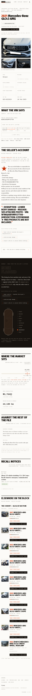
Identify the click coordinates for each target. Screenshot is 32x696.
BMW (19, 680)
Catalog (20, 1)
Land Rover (11, 682)
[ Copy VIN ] (16, 134)
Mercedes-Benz (24, 8)
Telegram (24, 692)
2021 (8, 10)
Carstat (3, 685)
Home (15, 1)
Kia (7, 680)
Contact (25, 1)
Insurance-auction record (9, 8)
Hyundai (3, 680)
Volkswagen (4, 682)
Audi (22, 680)
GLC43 (3, 10)
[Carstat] (6, 2)
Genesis (27, 680)
